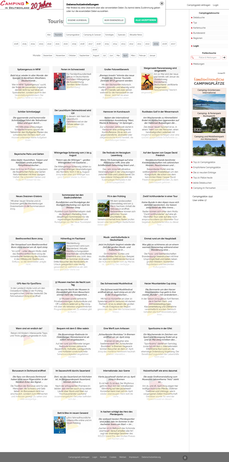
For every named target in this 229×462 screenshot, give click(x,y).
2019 (74, 44)
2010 (147, 44)
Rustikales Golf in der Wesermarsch (160, 111)
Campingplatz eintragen (198, 5)
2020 (66, 44)
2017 (90, 44)
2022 (49, 44)
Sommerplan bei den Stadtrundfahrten (72, 196)
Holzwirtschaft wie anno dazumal (160, 370)
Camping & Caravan (92, 35)
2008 (164, 44)
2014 (115, 44)
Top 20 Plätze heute (202, 177)
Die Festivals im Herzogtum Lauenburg (116, 154)
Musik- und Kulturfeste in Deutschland (116, 238)
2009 (156, 44)
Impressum (134, 457)
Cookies (113, 457)
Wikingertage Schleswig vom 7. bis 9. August (73, 154)
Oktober (72, 55)
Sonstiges (109, 35)
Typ (195, 22)
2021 (57, 44)
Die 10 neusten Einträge (204, 172)
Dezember (47, 55)
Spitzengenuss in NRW (29, 69)
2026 (16, 44)
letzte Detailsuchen (202, 183)
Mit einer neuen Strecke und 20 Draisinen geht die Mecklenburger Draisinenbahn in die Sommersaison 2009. (27, 205)
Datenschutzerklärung (151, 457)
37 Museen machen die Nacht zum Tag (72, 283)
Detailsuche (199, 17)
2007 (173, 44)
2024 (33, 44)
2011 (139, 44)
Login (215, 5)
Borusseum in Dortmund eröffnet (29, 370)
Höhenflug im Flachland (73, 238)
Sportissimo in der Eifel (160, 328)
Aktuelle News (136, 35)
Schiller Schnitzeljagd (29, 111)
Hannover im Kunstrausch (116, 111)
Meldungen (198, 64)
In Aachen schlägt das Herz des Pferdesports (117, 413)
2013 (123, 44)
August (96, 55)
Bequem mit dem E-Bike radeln (73, 328)
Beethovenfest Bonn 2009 (29, 238)
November (60, 55)
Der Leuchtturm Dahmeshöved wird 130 (73, 111)
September (84, 55)
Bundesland (199, 33)
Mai (118, 55)
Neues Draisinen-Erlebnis (29, 196)
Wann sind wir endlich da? (29, 328)
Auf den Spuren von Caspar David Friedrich (160, 154)
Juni (111, 55)
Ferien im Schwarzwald (73, 69)
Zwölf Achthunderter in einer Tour (160, 196)
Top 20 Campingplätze (204, 162)
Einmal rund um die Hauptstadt (160, 238)
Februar (142, 55)
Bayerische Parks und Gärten (29, 154)
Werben (122, 457)
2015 (107, 44)
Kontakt (103, 457)
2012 (131, 44)
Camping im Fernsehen (204, 188)
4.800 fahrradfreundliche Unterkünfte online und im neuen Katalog (79, 420)
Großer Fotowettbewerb (116, 69)
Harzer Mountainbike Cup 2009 (160, 283)
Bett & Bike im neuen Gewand (73, 413)
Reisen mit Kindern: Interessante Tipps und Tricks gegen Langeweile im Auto (28, 334)
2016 (99, 44)
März (133, 55)
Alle (48, 35)
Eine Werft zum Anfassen (116, 328)
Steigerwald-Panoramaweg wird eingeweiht (160, 69)
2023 (41, 44)
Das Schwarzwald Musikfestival (116, 283)
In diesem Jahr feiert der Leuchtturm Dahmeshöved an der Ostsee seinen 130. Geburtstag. (78, 121)
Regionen (197, 38)
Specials (121, 35)
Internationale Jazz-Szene (116, 370)
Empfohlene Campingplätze (207, 167)
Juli (104, 55)
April (125, 55)
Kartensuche (199, 28)
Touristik (58, 35)
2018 (82, 44)
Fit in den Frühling (116, 196)
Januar (152, 55)
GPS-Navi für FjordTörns (29, 283)
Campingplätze (72, 35)
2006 (95, 50)
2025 (24, 44)
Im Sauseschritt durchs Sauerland (73, 370)
